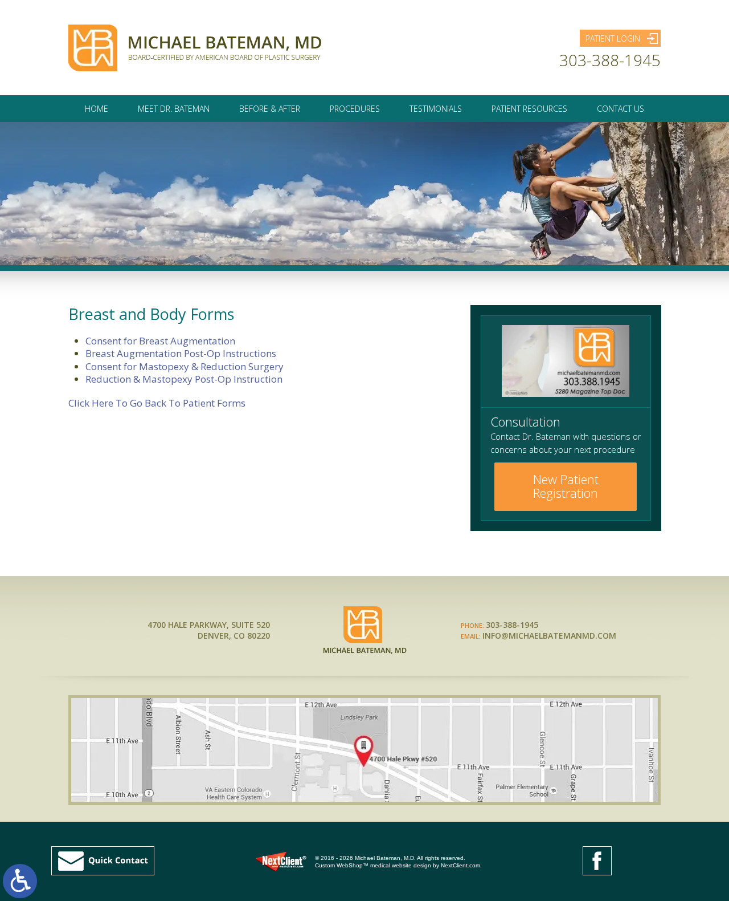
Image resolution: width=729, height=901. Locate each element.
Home (96, 108)
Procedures (355, 108)
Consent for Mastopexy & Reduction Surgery (184, 366)
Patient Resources (529, 108)
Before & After (269, 108)
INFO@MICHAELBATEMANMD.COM (549, 635)
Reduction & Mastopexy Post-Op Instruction (183, 378)
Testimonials (435, 108)
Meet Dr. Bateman (174, 108)
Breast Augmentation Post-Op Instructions (180, 353)
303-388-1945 (610, 60)
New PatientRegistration (566, 485)
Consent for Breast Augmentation (160, 340)
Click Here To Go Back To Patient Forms (156, 402)
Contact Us (620, 108)
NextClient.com (460, 865)
